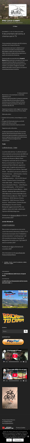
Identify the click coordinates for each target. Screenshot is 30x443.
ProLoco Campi (8, 263)
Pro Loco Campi (11, 21)
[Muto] (23, 361)
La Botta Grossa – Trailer (9, 147)
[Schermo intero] (26, 361)
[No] (28, 436)
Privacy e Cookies (20, 427)
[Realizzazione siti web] (7, 428)
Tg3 (12, 247)
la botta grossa (18, 262)
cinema (6, 262)
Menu (15, 26)
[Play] (4, 361)
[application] (15, 356)
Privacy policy (18, 440)
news (25, 262)
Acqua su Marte (15, 215)
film (10, 262)
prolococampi (19, 31)
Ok (9, 440)
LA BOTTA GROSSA (8, 225)
